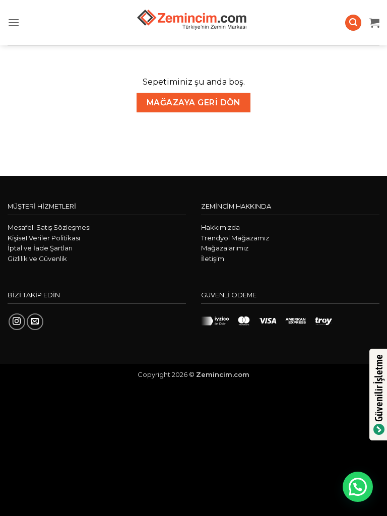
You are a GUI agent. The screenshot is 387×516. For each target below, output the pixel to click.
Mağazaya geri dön (193, 102)
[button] (14, 22)
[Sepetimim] (374, 23)
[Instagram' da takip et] (17, 321)
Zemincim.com (222, 374)
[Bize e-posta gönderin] (35, 321)
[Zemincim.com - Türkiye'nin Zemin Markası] (193, 23)
